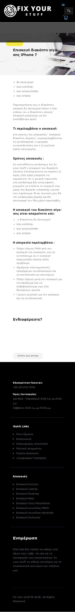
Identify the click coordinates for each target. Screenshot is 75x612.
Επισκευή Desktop (27, 493)
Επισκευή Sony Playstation (33, 503)
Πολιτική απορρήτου (29, 448)
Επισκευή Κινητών (27, 484)
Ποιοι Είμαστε (24, 434)
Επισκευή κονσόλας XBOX (32, 508)
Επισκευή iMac (25, 498)
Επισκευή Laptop (27, 489)
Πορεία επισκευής (27, 453)
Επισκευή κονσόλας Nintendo (35, 512)
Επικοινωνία (23, 439)
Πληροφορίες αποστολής (32, 444)
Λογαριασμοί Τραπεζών (31, 458)
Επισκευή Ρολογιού (28, 517)
